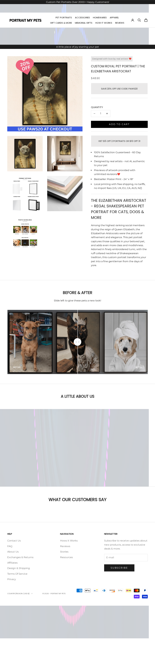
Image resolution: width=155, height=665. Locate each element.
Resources (66, 557)
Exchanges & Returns (20, 557)
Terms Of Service (17, 573)
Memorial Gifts (83, 22)
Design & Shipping (18, 568)
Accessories (82, 17)
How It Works (103, 22)
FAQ (9, 546)
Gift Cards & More (61, 22)
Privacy (11, 579)
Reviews (119, 22)
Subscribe (119, 567)
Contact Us (14, 540)
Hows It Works (69, 540)
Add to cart (119, 124)
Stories (64, 551)
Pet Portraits (64, 17)
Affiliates (12, 562)
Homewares (100, 17)
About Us (13, 551)
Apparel (114, 17)
